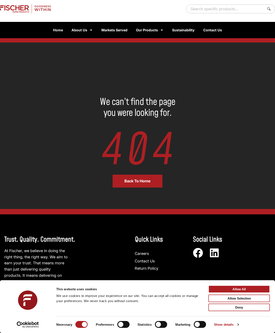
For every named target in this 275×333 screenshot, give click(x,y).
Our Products (147, 30)
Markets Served (114, 30)
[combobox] (224, 9)
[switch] (123, 324)
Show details (224, 324)
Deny (239, 307)
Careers (142, 253)
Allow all (239, 289)
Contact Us (212, 30)
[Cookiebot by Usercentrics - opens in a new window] (28, 324)
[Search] (270, 9)
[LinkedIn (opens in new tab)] (214, 253)
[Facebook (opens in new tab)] (198, 253)
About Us (79, 30)
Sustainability (183, 30)
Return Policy (146, 268)
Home (58, 30)
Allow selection (239, 298)
